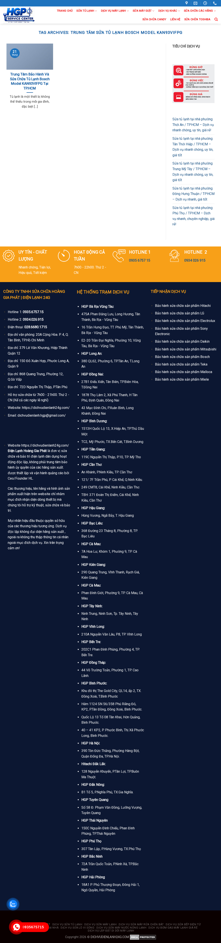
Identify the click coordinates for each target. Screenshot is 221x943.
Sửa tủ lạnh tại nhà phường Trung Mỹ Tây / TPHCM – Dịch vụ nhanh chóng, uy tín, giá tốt (192, 171)
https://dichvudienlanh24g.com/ (46, 408)
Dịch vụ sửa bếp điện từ (183, 924)
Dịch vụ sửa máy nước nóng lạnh (121, 927)
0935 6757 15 (139, 260)
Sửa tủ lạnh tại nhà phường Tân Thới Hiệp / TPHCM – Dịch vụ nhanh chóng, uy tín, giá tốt (192, 147)
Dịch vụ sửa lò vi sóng (77, 927)
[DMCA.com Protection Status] (143, 937)
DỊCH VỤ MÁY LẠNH (113, 10)
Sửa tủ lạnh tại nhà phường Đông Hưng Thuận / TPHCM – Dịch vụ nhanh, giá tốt (193, 193)
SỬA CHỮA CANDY (154, 19)
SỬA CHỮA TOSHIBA (197, 19)
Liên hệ (175, 19)
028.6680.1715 (35, 327)
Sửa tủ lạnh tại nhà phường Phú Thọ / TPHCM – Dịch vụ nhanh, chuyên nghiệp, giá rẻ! (193, 216)
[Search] (216, 19)
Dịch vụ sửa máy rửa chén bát (141, 924)
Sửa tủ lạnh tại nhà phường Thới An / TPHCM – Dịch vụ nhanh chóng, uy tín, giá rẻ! (193, 124)
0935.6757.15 (33, 312)
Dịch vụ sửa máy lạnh (100, 924)
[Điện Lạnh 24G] (19, 15)
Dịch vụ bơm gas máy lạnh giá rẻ (172, 927)
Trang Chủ (65, 10)
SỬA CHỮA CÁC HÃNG (198, 10)
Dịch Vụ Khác (167, 10)
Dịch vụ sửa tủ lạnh (67, 924)
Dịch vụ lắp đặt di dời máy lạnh (111, 930)
